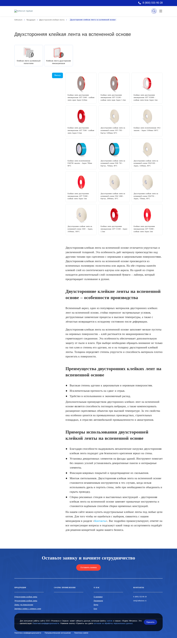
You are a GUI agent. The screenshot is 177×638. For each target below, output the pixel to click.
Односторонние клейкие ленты (25, 597)
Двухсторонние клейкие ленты (25, 601)
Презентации (98, 601)
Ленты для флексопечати (23, 605)
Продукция (20, 587)
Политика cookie (81, 633)
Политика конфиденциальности (27, 633)
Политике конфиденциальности (45, 623)
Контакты (100, 520)
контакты (138, 587)
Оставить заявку (88, 567)
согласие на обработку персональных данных (113, 623)
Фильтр (57, 75)
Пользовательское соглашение (58, 633)
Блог (95, 609)
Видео (96, 605)
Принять (150, 622)
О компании (98, 597)
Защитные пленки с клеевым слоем (27, 609)
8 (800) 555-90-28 (140, 597)
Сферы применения (64, 587)
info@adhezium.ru (139, 601)
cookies (110, 621)
